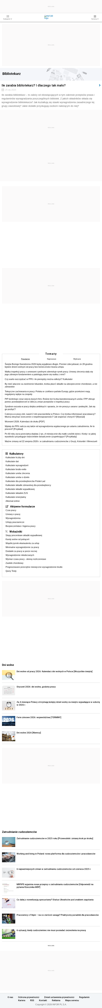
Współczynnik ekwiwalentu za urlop (22, 543)
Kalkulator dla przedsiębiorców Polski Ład (25, 481)
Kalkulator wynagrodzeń (17, 465)
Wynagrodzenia (13, 518)
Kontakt (43, 1000)
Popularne (25, 359)
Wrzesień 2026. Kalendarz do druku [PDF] (24, 421)
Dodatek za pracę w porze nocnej (21, 551)
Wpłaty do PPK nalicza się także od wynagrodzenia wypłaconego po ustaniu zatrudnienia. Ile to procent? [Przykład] (50, 427)
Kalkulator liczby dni (15, 457)
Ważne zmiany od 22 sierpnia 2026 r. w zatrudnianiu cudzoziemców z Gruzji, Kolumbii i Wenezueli (51, 441)
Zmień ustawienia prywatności (59, 997)
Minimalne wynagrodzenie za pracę (22, 547)
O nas (10, 997)
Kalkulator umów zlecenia (18, 473)
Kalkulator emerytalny (16, 497)
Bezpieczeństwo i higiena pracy (20, 526)
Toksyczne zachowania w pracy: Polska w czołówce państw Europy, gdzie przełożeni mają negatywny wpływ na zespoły (47, 392)
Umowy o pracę (13, 514)
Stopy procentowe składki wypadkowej (24, 535)
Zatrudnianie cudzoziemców (19, 832)
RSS (32, 1000)
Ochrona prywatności (28, 997)
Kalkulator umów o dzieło (17, 477)
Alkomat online (13, 501)
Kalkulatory (16, 453)
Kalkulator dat (12, 461)
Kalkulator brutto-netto (16, 469)
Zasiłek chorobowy (14, 563)
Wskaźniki (15, 531)
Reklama (56, 1000)
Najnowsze (51, 359)
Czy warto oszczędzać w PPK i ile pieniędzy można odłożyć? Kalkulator (39, 379)
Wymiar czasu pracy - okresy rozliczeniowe (26, 559)
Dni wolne (8, 665)
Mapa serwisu (72, 1000)
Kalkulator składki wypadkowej (20, 489)
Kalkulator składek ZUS (17, 493)
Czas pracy (11, 510)
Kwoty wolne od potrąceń (17, 539)
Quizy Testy (11, 571)
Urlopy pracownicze (15, 522)
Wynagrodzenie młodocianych (20, 555)
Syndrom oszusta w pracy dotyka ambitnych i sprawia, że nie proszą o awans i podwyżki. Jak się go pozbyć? (50, 407)
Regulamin (84, 997)
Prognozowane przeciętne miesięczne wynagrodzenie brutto (34, 567)
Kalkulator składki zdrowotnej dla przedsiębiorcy (28, 485)
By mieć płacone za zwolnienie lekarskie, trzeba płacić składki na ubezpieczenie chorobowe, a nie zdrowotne (51, 385)
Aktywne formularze (22, 506)
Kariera (21, 1000)
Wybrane (77, 359)
